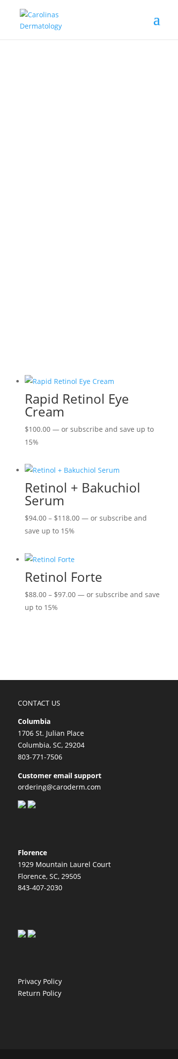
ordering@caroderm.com (59, 787)
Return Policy (39, 993)
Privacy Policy (40, 981)
